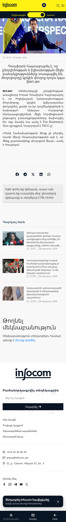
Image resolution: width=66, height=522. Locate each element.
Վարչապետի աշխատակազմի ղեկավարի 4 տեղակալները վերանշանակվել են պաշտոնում (44, 293)
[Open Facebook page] (4, 484)
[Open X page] (26, 484)
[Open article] (13, 238)
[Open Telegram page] (15, 484)
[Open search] (58, 5)
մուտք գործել (25, 340)
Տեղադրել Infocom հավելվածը (27, 501)
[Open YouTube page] (21, 484)
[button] (17, 174)
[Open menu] (62, 5)
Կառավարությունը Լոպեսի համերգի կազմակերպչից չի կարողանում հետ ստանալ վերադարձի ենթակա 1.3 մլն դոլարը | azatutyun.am (43, 266)
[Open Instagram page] (9, 484)
